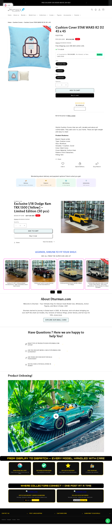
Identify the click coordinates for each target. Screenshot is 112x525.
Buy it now (75, 95)
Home (9, 22)
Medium (59, 70)
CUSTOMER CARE (70, 513)
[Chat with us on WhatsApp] (107, 520)
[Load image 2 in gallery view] (24, 76)
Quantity (58, 81)
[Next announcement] (86, 3)
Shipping (58, 42)
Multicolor (60, 77)
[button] (24, 15)
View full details (48, 241)
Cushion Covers (18, 22)
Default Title (61, 64)
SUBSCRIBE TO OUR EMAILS (97, 513)
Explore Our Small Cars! (56, 320)
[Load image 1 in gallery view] (13, 76)
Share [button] (59, 159)
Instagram (9, 519)
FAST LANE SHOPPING (42, 513)
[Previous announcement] (26, 3)
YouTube (14, 519)
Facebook (4, 519)
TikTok (18, 519)
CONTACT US (15, 513)
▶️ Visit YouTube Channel (31, 500)
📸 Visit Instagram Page (80, 500)
